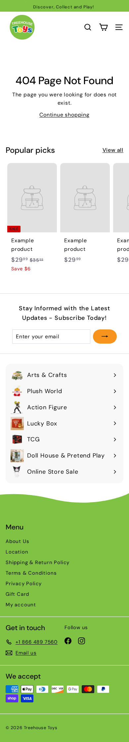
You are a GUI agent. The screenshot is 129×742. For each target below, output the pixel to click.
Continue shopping (64, 114)
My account (21, 604)
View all (113, 150)
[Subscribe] (105, 336)
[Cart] (103, 27)
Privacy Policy (24, 583)
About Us (17, 541)
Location (17, 552)
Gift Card (17, 594)
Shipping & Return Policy (37, 562)
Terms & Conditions (31, 573)
